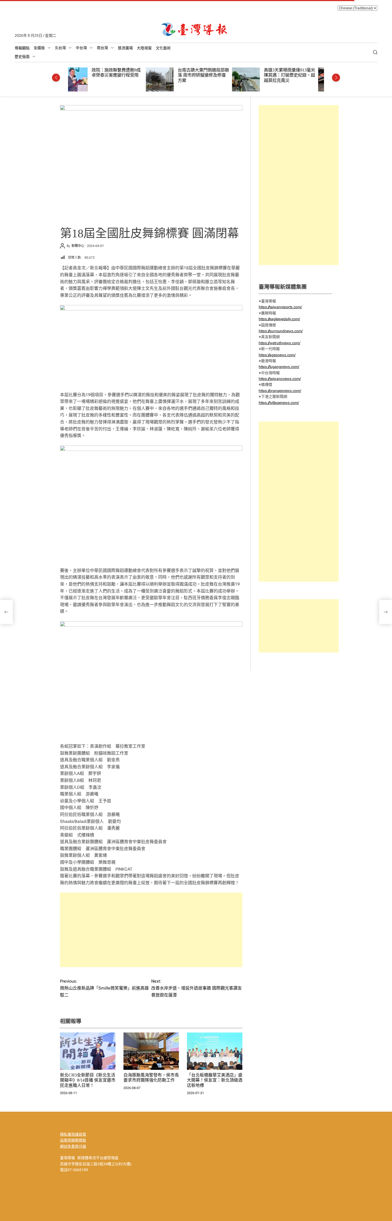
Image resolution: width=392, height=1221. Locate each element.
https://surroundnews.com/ (281, 331)
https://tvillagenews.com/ (279, 403)
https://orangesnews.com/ (280, 391)
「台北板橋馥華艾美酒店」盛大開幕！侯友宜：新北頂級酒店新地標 (214, 1080)
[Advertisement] (151, 929)
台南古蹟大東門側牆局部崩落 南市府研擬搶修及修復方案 (125, 75)
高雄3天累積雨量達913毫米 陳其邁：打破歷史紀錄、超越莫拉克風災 (211, 75)
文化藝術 (163, 48)
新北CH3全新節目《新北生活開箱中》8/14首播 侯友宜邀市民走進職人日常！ (87, 1080)
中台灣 (81, 48)
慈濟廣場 (125, 48)
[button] (56, 78)
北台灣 (60, 48)
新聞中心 (77, 246)
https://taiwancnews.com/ (280, 379)
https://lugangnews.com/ (279, 367)
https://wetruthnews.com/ (279, 343)
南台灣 (102, 48)
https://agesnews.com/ (277, 355)
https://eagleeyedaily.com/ (279, 319)
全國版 (39, 48)
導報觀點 (22, 48)
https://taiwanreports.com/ (280, 307)
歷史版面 (22, 56)
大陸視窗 (144, 48)
